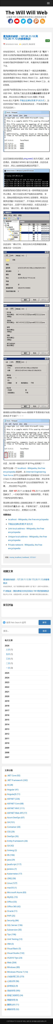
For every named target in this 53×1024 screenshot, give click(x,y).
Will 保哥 (26, 1021)
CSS (11, 831)
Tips (11, 934)
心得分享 (24, 44)
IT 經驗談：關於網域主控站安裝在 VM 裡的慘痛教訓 (26, 591)
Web (11, 962)
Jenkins (12, 869)
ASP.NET (13, 799)
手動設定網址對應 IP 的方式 (32, 100)
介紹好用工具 (15, 976)
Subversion (14, 929)
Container (13, 827)
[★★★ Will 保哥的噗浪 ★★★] (36, 21)
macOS (12, 887)
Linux (12, 883)
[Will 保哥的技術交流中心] (11, 21)
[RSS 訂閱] (42, 21)
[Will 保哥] (17, 21)
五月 (8, 654)
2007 (7, 757)
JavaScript (14, 864)
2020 (7, 696)
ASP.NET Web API (17, 813)
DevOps (12, 836)
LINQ (11, 878)
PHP (11, 915)
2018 (7, 705)
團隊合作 (13, 1004)
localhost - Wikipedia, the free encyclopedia (28, 519)
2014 (7, 724)
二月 (8, 663)
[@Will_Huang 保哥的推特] (23, 21)
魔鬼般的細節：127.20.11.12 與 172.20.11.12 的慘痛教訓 (20, 37)
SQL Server (14, 925)
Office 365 (13, 906)
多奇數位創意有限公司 (39, 1021)
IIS (11, 855)
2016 (7, 715)
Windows (13, 967)
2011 (7, 738)
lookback (25, 557)
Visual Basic (14, 948)
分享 (47, 41)
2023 (7, 682)
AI (10, 785)
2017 (7, 710)
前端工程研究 (15, 995)
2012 (7, 733)
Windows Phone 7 (17, 972)
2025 (7, 673)
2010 (7, 743)
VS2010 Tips (14, 957)
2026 (9, 656)
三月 (8, 658)
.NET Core (13, 775)
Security (13, 920)
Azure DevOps (15, 817)
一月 (8, 668)
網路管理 (13, 1009)
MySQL (12, 897)
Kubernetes (14, 873)
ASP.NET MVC (16, 808)
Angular (12, 789)
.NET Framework (17, 780)
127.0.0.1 (33, 557)
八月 (8, 649)
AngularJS (13, 794)
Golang (12, 850)
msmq (11, 557)
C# (11, 822)
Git (10, 845)
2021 (7, 691)
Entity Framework (17, 841)
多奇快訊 (12, 986)
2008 (7, 752)
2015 (7, 719)
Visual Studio (15, 953)
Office (12, 901)
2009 (7, 747)
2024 (7, 677)
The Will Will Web (26, 12)
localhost (18, 557)
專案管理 (12, 1000)
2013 (7, 729)
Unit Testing (14, 939)
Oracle (12, 911)
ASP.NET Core (15, 803)
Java (11, 859)
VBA (10, 943)
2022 (7, 687)
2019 (7, 701)
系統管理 (32, 44)
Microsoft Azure (16, 892)
